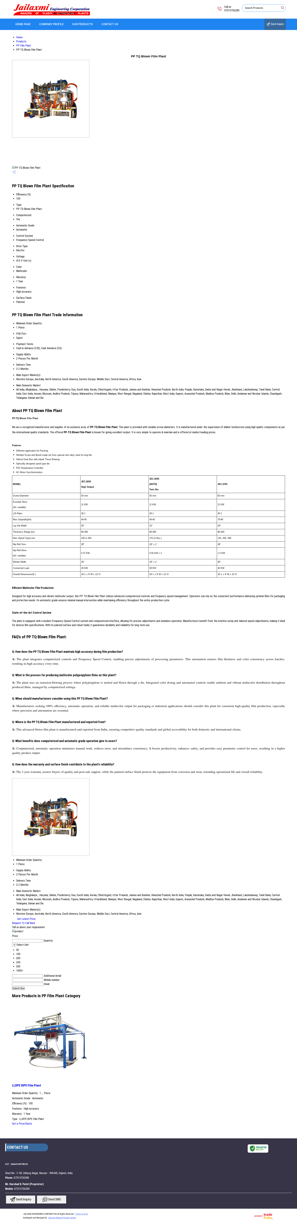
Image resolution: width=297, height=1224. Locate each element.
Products (21, 41)
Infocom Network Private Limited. (62, 1218)
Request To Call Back (23, 923)
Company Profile (51, 24)
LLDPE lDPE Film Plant (26, 1085)
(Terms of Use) (81, 1214)
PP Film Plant (23, 45)
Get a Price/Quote (22, 1123)
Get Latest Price (26, 919)
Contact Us (109, 24)
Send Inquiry (277, 24)
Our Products (82, 24)
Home (19, 37)
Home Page (23, 24)
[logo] (51, 16)
